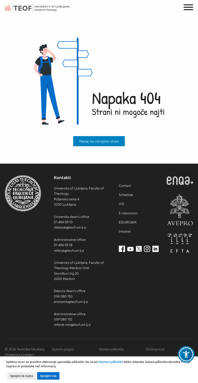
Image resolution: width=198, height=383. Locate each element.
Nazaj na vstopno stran (99, 141)
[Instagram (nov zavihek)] (147, 249)
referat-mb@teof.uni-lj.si (72, 324)
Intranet (125, 231)
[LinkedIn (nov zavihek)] (155, 249)
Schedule (126, 195)
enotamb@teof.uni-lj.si (71, 301)
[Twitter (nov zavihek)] (139, 249)
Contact (125, 185)
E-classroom (128, 213)
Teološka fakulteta (42, 8)
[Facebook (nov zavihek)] (122, 249)
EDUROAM (127, 222)
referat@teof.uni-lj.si (69, 250)
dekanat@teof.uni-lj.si (70, 227)
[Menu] (188, 8)
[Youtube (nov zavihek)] (130, 249)
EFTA (180, 243)
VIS (121, 204)
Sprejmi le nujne (21, 376)
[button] (186, 354)
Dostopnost (155, 349)
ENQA (180, 180)
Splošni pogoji (63, 349)
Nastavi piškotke (111, 349)
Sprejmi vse (48, 376)
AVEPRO (180, 209)
